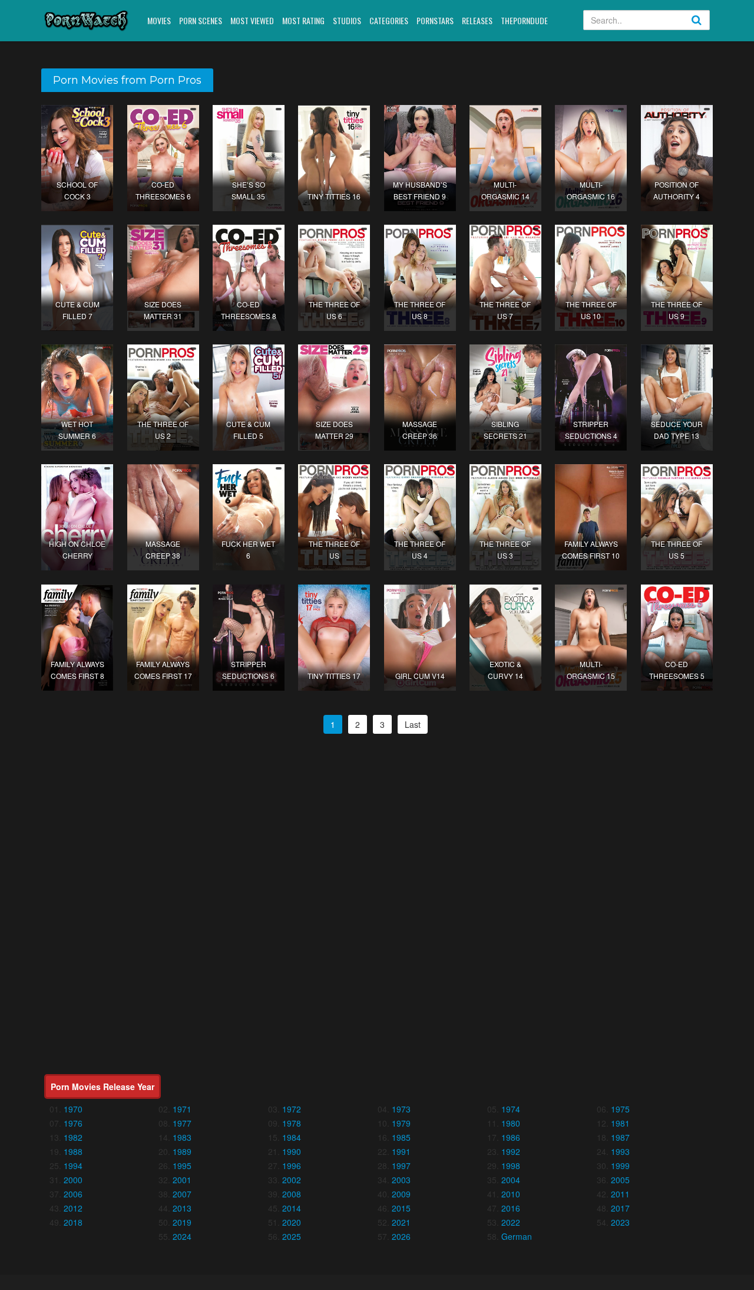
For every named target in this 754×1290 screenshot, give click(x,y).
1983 (182, 1137)
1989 (182, 1151)
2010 (510, 1194)
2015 (401, 1208)
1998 (510, 1165)
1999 (620, 1165)
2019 (182, 1222)
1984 (291, 1137)
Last (413, 724)
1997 (401, 1165)
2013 (182, 1208)
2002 (291, 1180)
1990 (291, 1151)
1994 (73, 1165)
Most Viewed (252, 20)
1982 (73, 1137)
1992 (510, 1151)
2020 (291, 1222)
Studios (347, 20)
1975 (620, 1109)
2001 (182, 1180)
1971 (182, 1109)
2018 (73, 1222)
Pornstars (435, 20)
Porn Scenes (200, 20)
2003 (401, 1180)
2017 (620, 1208)
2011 (620, 1194)
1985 (401, 1137)
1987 (620, 1137)
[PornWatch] (86, 20)
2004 (510, 1180)
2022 (510, 1222)
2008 (291, 1194)
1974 (510, 1109)
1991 (401, 1151)
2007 (182, 1194)
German (516, 1236)
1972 (291, 1109)
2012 (73, 1208)
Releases (477, 20)
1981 (620, 1123)
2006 (73, 1194)
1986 (510, 1137)
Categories (388, 20)
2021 (401, 1222)
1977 (182, 1123)
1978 (291, 1123)
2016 (510, 1208)
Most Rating (303, 20)
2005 (620, 1180)
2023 (620, 1222)
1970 (73, 1109)
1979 (401, 1123)
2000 (73, 1180)
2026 (401, 1236)
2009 (401, 1194)
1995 (182, 1165)
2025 (291, 1236)
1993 (620, 1151)
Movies (159, 20)
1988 (73, 1151)
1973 (401, 1109)
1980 (510, 1123)
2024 (182, 1236)
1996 (291, 1165)
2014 (291, 1208)
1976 (73, 1123)
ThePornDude (524, 20)
